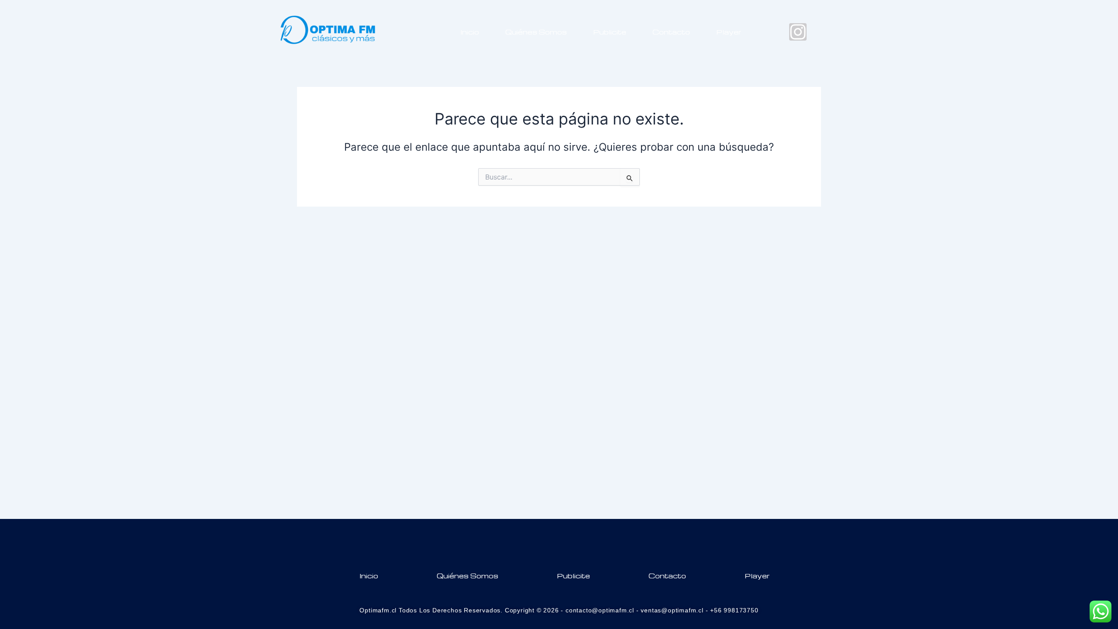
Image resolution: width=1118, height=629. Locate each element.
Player (728, 32)
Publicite (609, 32)
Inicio (469, 32)
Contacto (671, 32)
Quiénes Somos (536, 32)
